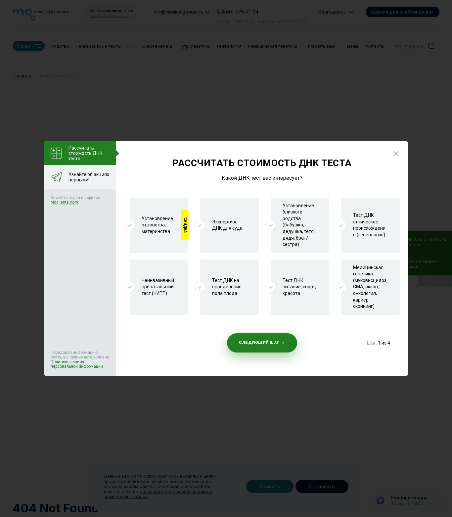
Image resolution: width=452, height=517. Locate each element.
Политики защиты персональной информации (77, 364)
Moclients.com (64, 202)
